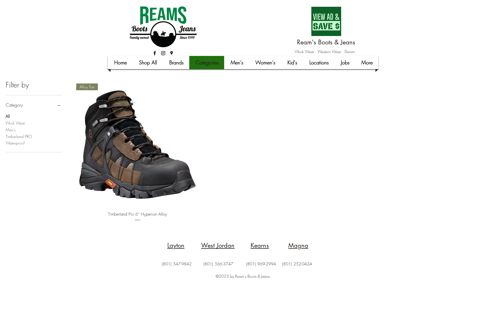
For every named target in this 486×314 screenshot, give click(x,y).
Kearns (260, 245)
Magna (298, 245)
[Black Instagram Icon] (163, 53)
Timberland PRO (19, 136)
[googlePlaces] (171, 53)
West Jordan (218, 245)
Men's (10, 129)
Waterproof (15, 143)
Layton (175, 245)
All (8, 116)
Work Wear (15, 123)
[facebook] (155, 53)
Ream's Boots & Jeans (326, 42)
